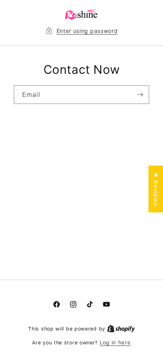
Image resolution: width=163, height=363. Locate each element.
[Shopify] (121, 328)
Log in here (115, 342)
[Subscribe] (140, 94)
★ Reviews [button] (155, 189)
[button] (81, 31)
